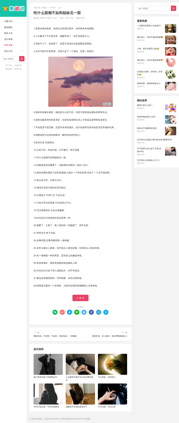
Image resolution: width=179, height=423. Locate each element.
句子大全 (8, 45)
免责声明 (18, 65)
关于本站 (8, 65)
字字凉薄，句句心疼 (107, 406)
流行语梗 (8, 39)
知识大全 (8, 50)
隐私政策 (8, 69)
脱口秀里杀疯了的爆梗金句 (45, 377)
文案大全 (8, 21)
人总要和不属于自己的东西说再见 (79, 378)
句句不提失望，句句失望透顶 (46, 406)
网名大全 (8, 33)
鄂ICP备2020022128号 (72, 418)
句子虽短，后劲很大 (107, 377)
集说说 (13, 8)
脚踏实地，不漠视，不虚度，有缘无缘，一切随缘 (55, 335)
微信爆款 (8, 27)
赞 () (80, 297)
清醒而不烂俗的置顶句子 (76, 406)
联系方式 (18, 69)
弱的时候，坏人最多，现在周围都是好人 (109, 335)
